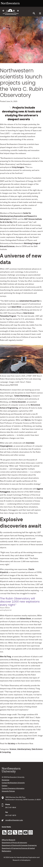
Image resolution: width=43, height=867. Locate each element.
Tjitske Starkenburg (22, 396)
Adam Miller (16, 307)
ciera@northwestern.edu (14, 820)
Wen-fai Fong (5, 656)
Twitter (15, 832)
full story (11, 743)
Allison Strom (25, 618)
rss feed (4, 832)
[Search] (34, 13)
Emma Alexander (19, 402)
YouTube (25, 832)
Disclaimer (5, 780)
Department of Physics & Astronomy (14, 842)
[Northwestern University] (10, 5)
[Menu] (40, 13)
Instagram (30, 832)
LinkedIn (20, 832)
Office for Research (8, 840)
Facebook (10, 832)
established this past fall (29, 301)
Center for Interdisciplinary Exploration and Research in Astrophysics (18, 216)
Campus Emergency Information (13, 788)
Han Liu (27, 420)
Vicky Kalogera (18, 167)
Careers (4, 785)
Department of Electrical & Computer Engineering (19, 845)
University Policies (8, 791)
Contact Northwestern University (13, 783)
